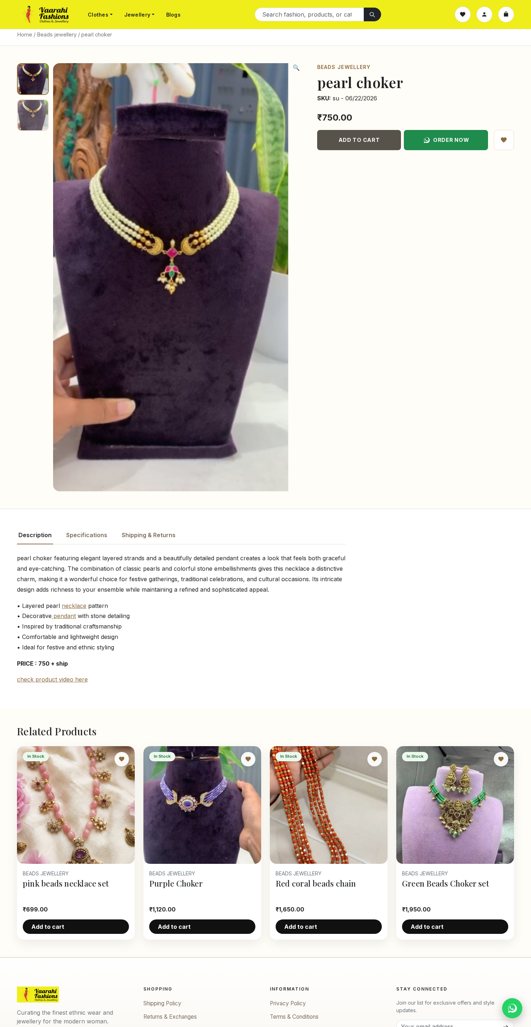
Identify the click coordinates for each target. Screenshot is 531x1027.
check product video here (52, 679)
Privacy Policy (288, 1003)
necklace (74, 605)
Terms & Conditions (294, 1016)
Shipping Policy (162, 1003)
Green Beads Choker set (445, 883)
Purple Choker (176, 883)
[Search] (372, 14)
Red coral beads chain (316, 883)
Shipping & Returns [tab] (149, 535)
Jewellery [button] (137, 15)
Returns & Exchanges (170, 1016)
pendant (64, 615)
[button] (296, 67)
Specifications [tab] (86, 535)
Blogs (173, 15)
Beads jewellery (57, 34)
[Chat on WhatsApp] (512, 1008)
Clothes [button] (98, 15)
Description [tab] (35, 535)
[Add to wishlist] (504, 140)
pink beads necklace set (66, 883)
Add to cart (359, 140)
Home (24, 34)
